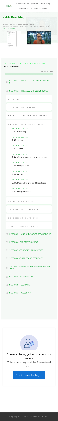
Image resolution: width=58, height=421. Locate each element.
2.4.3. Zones (17, 148)
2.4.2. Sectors (18, 140)
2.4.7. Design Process (22, 191)
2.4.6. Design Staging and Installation (29, 183)
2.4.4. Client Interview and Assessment (29, 157)
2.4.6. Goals (17, 174)
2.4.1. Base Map (19, 131)
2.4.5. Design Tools (20, 165)
